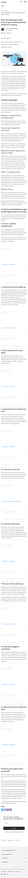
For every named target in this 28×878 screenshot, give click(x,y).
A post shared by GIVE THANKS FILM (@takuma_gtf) (14, 282)
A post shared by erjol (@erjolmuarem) (14, 762)
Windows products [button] (8, 850)
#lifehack (17, 840)
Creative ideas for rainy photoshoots (10, 44)
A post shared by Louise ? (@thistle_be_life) (14, 702)
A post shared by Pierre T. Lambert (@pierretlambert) (14, 464)
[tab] (14, 850)
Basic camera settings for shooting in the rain (12, 42)
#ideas (3, 840)
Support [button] (5, 858)
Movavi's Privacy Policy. (19, 832)
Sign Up (14, 828)
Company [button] (5, 862)
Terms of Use (17, 871)
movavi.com (3, 871)
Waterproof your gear (6, 47)
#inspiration (10, 840)
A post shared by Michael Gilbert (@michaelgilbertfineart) (14, 579)
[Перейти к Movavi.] (2, 11)
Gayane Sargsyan (13, 28)
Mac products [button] (7, 854)
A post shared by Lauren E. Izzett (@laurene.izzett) (14, 642)
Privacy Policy (10, 871)
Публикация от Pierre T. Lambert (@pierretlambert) (14, 519)
